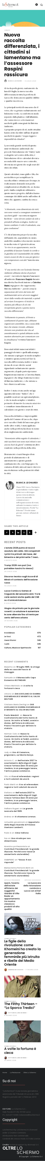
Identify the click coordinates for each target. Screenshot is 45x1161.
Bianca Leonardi (15, 81)
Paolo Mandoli (11, 715)
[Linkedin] (18, 532)
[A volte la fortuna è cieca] (22, 1031)
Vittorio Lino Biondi (17, 1013)
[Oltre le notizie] (10, 4)
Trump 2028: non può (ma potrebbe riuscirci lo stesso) (18, 567)
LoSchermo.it (22, 1129)
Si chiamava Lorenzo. (25, 816)
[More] (35, 532)
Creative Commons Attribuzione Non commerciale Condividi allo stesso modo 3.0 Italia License (21, 1135)
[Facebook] (6, 532)
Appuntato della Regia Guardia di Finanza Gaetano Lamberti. (22, 825)
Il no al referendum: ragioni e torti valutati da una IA (21, 777)
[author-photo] (6, 969)
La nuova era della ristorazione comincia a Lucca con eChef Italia (32, 888)
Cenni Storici (10, 938)
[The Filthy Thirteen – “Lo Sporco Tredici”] (22, 986)
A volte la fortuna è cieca (18, 687)
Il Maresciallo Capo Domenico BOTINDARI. (20, 678)
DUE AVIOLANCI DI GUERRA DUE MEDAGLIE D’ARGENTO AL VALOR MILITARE (22, 696)
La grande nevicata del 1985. (18, 809)
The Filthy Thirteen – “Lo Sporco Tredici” (20, 1006)
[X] (12, 532)
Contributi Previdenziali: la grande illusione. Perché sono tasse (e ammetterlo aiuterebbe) (21, 852)
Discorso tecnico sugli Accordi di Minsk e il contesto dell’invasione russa (21, 579)
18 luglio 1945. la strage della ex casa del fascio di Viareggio (22, 669)
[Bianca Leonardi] (6, 81)
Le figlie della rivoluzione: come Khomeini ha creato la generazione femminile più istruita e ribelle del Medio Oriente (22, 953)
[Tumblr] (29, 532)
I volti (7, 30)
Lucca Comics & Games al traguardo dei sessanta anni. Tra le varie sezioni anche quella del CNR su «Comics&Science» (22, 595)
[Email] (24, 532)
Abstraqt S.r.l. (33, 1144)
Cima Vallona (22, 833)
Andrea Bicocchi (15, 970)
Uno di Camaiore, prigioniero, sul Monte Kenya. (19, 753)
